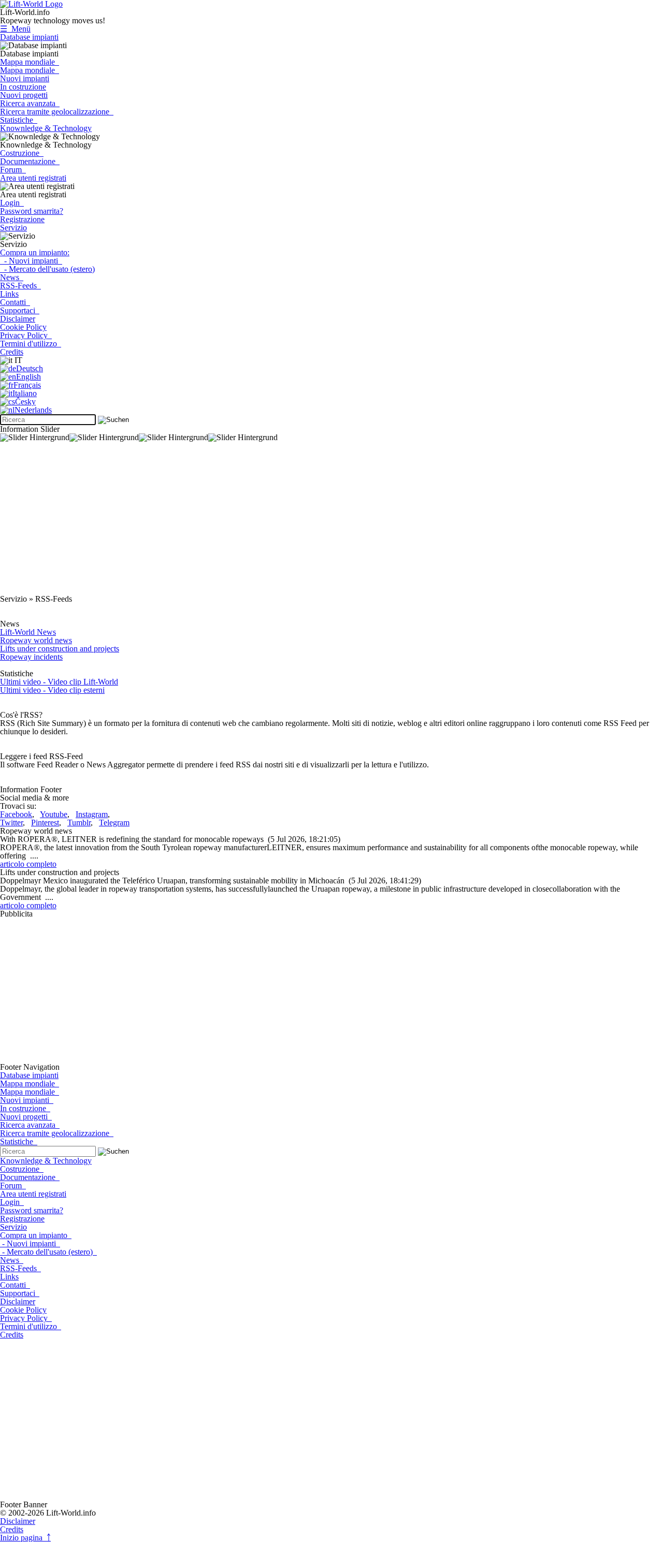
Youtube (53, 814)
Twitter (11, 822)
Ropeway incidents (31, 656)
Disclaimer (17, 318)
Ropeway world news (36, 640)
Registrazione (22, 219)
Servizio (13, 227)
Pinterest (45, 822)
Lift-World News (28, 632)
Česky (25, 401)
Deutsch (29, 368)
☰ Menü (15, 28)
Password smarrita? (31, 211)
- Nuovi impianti (31, 260)
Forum (13, 169)
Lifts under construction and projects (59, 648)
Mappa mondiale (29, 61)
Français (27, 385)
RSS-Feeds (20, 285)
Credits (11, 351)
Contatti (15, 302)
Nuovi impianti (24, 78)
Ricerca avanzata (30, 103)
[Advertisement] (311, 522)
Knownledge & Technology (46, 128)
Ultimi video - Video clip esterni (52, 690)
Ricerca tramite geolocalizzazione (56, 111)
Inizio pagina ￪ (25, 1537)
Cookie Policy (23, 327)
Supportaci (19, 310)
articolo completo (28, 864)
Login (12, 202)
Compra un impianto (35, 1235)
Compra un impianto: (34, 252)
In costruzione (23, 86)
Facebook (16, 814)
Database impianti (29, 37)
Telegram (114, 822)
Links (9, 293)
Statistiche (18, 119)
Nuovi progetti (24, 95)
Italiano (24, 393)
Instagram (92, 814)
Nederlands (33, 409)
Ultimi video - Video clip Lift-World (59, 681)
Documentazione (30, 161)
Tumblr (79, 822)
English (28, 376)
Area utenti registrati (33, 177)
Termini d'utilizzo (30, 343)
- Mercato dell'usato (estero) (47, 269)
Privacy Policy (26, 335)
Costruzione (22, 153)
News (11, 277)
